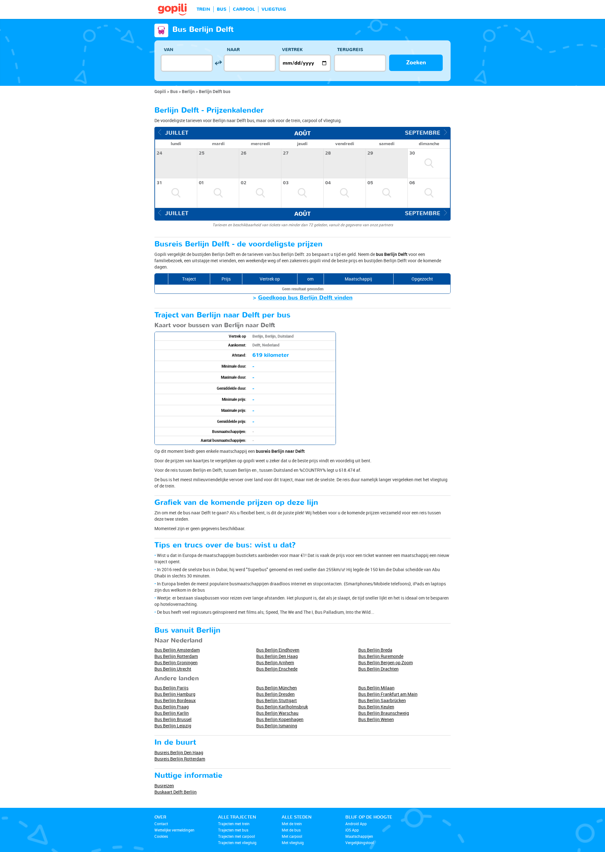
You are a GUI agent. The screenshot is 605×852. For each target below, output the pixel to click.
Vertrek (292, 50)
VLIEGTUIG (274, 9)
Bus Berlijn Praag (171, 707)
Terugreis (350, 50)
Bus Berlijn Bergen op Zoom (385, 663)
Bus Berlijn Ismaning (276, 726)
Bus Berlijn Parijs (171, 688)
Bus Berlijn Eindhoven (277, 650)
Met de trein (292, 823)
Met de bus (291, 829)
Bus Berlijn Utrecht (172, 669)
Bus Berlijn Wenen (376, 719)
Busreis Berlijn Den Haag (178, 752)
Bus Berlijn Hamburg (174, 694)
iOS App (352, 829)
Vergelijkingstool (359, 842)
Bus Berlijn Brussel (173, 719)
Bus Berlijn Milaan (376, 688)
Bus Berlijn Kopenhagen (279, 719)
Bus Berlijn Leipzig (172, 726)
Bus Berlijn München (276, 688)
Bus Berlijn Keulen (376, 707)
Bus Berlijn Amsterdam (177, 650)
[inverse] (218, 62)
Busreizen (164, 786)
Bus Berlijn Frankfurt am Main (388, 694)
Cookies (161, 836)
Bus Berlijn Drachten (378, 669)
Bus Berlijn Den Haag (277, 656)
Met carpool (292, 836)
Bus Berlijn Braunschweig (383, 713)
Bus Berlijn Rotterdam (176, 656)
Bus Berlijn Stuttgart (276, 700)
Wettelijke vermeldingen (174, 829)
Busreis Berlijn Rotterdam (179, 759)
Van (168, 50)
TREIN (203, 9)
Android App (356, 823)
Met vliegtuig (293, 842)
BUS (221, 9)
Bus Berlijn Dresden (275, 694)
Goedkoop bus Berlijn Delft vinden (305, 298)
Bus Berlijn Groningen (176, 663)
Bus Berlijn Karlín (171, 713)
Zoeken (416, 63)
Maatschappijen (359, 836)
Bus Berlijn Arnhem (275, 663)
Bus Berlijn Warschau (277, 713)
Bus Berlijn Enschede (276, 669)
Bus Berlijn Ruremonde (380, 656)
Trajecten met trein (234, 823)
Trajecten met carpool (236, 836)
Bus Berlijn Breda (375, 650)
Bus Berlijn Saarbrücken (382, 700)
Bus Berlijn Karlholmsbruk (282, 707)
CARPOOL (244, 9)
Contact (161, 823)
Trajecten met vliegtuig (237, 842)
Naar (233, 50)
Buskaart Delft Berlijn (175, 792)
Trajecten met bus (233, 829)
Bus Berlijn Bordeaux (175, 700)
